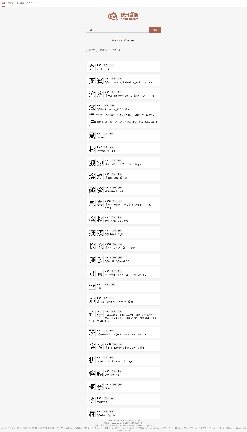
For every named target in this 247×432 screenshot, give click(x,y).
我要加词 (116, 50)
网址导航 (20, 3)
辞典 (3, 3)
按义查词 (131, 40)
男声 (105, 65)
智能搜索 (118, 40)
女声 (111, 65)
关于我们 (30, 3)
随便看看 (91, 50)
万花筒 (11, 3)
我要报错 (103, 50)
